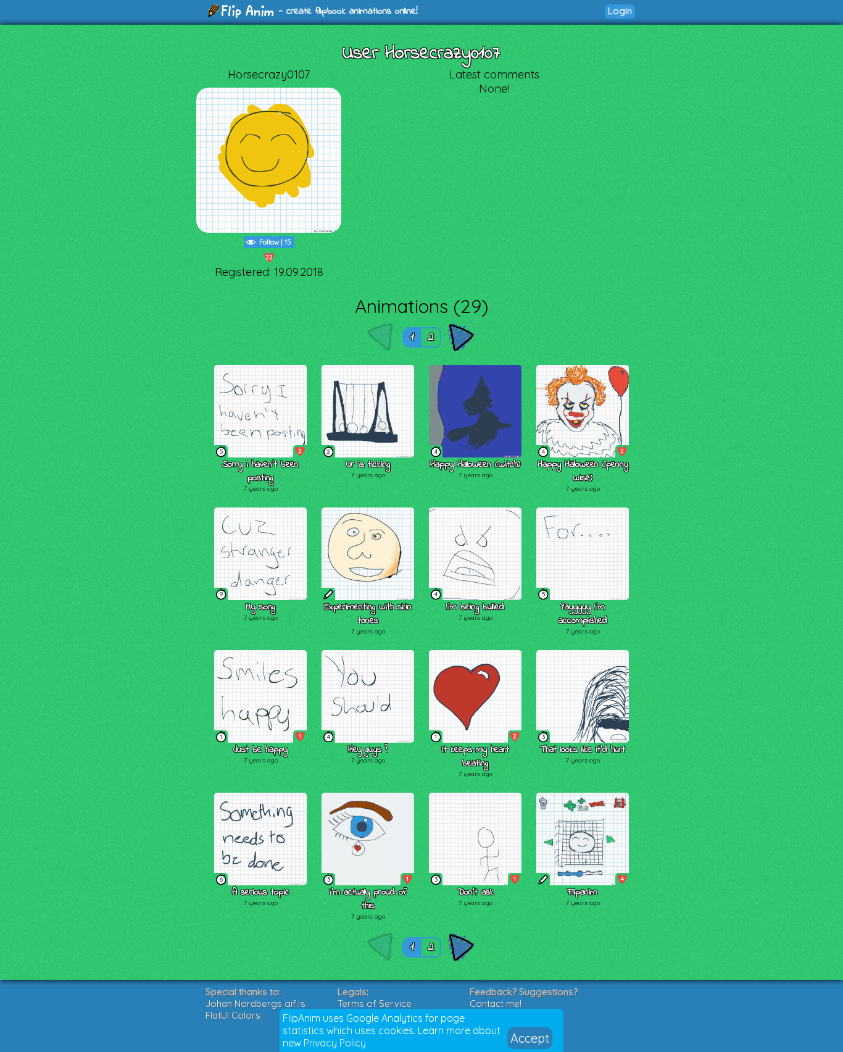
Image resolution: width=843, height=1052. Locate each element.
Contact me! (495, 1003)
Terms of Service (375, 1003)
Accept (529, 1038)
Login (620, 11)
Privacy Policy (335, 1043)
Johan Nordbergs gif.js (255, 1003)
